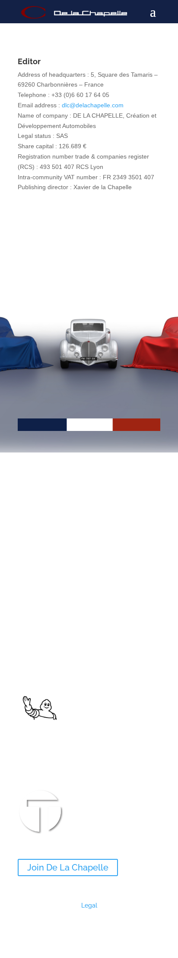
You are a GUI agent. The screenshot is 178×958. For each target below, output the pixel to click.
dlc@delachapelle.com (93, 105)
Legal (89, 905)
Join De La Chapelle (67, 867)
